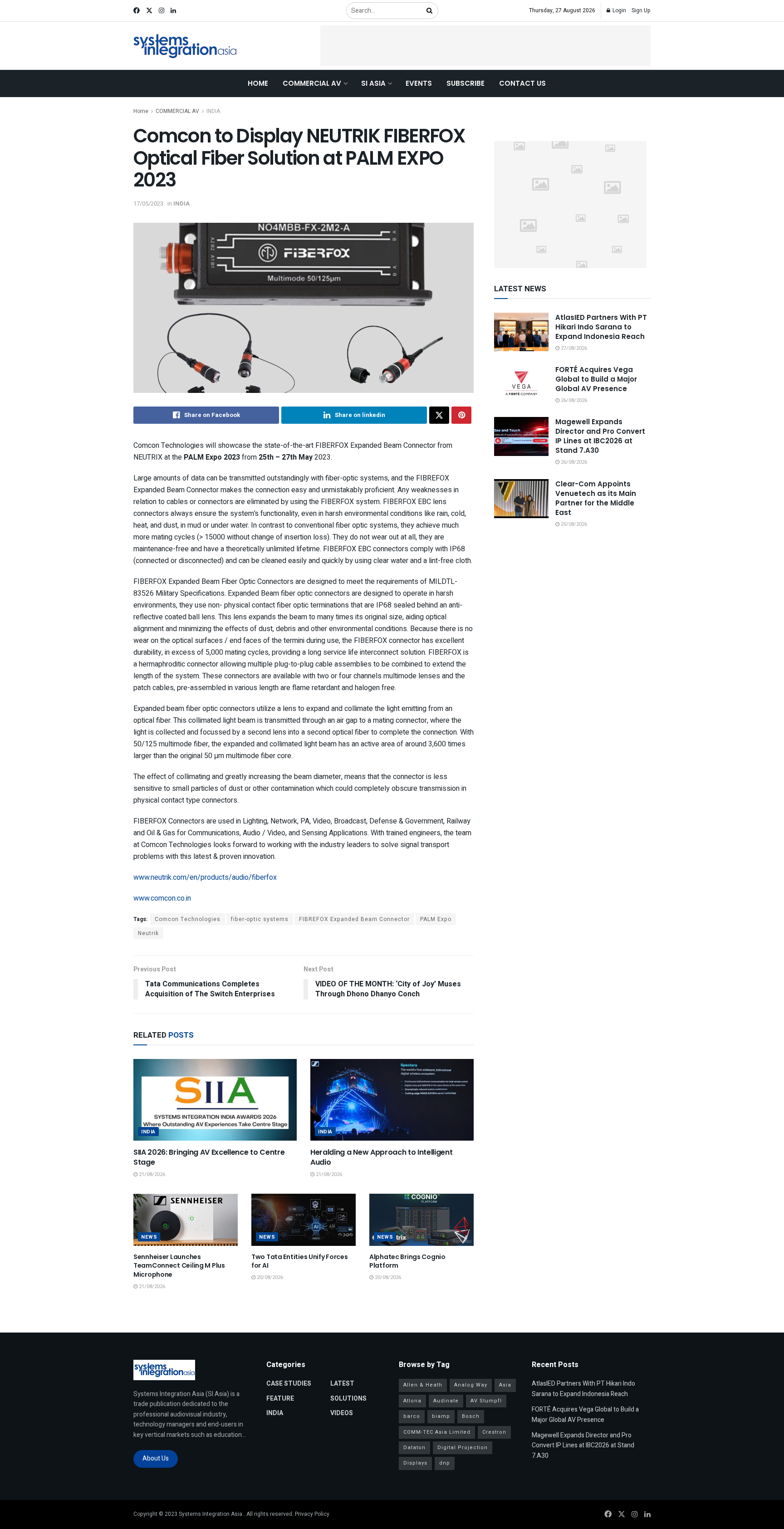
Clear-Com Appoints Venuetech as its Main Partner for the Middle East (595, 498)
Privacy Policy (312, 1514)
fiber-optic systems (260, 919)
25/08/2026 (573, 524)
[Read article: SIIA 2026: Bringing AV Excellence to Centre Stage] (215, 1100)
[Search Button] (430, 10)
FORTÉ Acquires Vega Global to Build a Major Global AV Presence (596, 379)
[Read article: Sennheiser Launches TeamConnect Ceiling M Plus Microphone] (185, 1220)
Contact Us (522, 83)
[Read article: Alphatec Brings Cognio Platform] (421, 1220)
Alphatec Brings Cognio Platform (407, 1261)
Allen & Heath (422, 1385)
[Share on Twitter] (439, 415)
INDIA (213, 111)
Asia (505, 1385)
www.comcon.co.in (162, 898)
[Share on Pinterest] (461, 415)
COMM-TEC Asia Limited (436, 1432)
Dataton (414, 1447)
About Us (155, 1458)
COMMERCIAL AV (312, 83)
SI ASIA (373, 83)
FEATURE (280, 1398)
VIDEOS (341, 1413)
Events (419, 83)
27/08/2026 (573, 348)
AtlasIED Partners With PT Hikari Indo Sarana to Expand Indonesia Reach (601, 327)
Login (618, 10)
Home (258, 83)
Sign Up (641, 10)
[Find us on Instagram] (161, 11)
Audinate (446, 1401)
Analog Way (470, 1385)
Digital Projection (462, 1447)
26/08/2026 (573, 400)
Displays (415, 1463)
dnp (444, 1463)
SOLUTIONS (348, 1398)
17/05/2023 (148, 203)
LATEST (342, 1383)
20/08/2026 (269, 1277)
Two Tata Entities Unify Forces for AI (299, 1261)
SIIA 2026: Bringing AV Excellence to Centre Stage (208, 1157)
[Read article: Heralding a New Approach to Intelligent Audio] (392, 1100)
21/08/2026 (151, 1174)
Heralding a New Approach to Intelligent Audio (381, 1157)
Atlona (412, 1401)
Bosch (471, 1416)
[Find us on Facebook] (136, 11)
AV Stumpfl (486, 1401)
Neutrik (148, 933)
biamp (441, 1416)
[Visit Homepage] (185, 46)
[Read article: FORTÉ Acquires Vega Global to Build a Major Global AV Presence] (521, 384)
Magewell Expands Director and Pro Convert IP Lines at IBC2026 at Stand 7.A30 (600, 436)
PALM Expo (435, 919)
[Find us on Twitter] (149, 11)
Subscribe (465, 83)
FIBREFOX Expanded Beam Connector (354, 919)
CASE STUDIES (288, 1383)
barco (411, 1416)
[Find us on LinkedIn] (173, 11)
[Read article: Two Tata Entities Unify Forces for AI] (303, 1220)
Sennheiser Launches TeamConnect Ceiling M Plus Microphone (179, 1265)
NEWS (149, 1237)
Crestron (494, 1432)
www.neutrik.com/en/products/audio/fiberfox (205, 877)
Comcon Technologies (187, 919)
